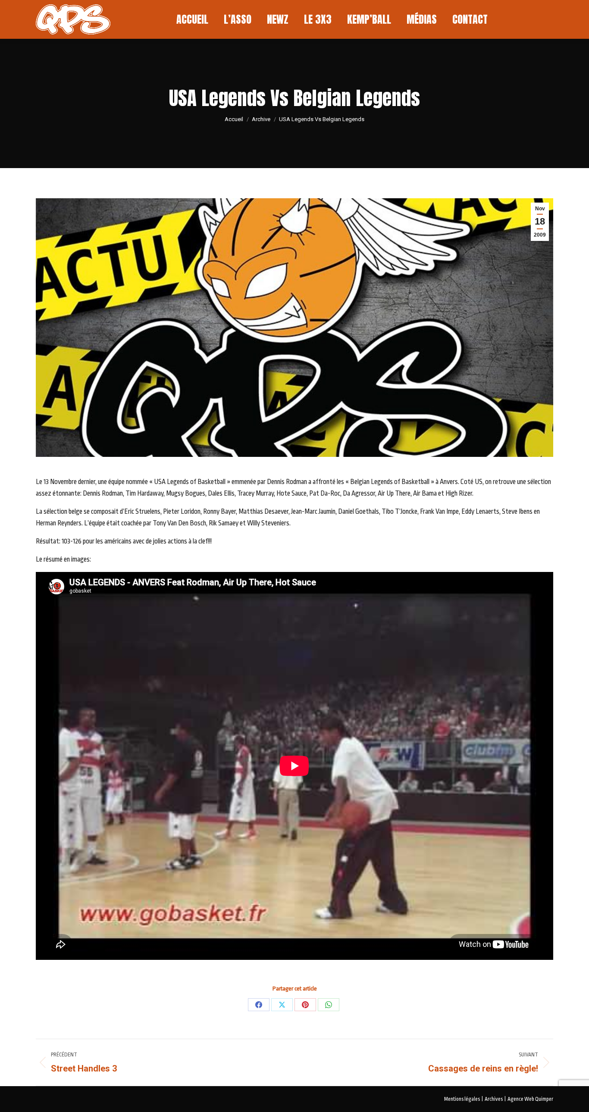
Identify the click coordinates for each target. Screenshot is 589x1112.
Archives (494, 1099)
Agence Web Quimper (530, 1099)
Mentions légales (462, 1099)
